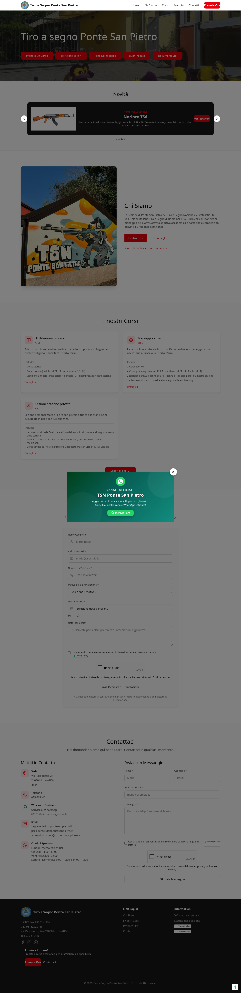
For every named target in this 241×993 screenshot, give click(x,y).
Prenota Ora (212, 5)
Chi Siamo (150, 5)
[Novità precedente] (24, 118)
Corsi (165, 5)
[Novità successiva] (217, 118)
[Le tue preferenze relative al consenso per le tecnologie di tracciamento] (235, 987)
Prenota (179, 5)
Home (135, 5)
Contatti (194, 5)
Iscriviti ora (122, 513)
